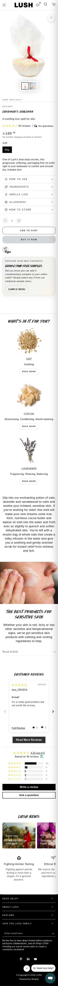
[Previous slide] (5, 711)
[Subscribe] (54, 933)
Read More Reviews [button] (29, 739)
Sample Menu (16, 289)
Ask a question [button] (29, 795)
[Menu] (4, 5)
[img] (19, 685)
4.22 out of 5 (38, 753)
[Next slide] (53, 711)
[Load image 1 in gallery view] (25, 86)
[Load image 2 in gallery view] (33, 86)
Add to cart (29, 230)
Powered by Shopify (29, 979)
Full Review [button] (18, 728)
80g (7, 149)
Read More (29, 371)
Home (5, 100)
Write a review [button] (29, 787)
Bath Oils (15, 100)
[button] (45, 4)
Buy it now (29, 239)
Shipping (18, 137)
